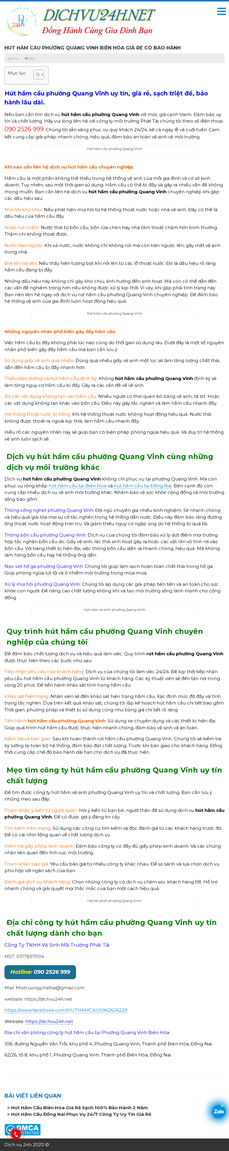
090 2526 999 (40, 972)
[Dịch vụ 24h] (80, 20)
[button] (35, 75)
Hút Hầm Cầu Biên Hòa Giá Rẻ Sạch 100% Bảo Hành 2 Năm (79, 1107)
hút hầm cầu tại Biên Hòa (77, 486)
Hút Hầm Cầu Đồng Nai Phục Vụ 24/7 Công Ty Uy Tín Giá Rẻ (81, 1114)
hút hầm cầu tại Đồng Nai (142, 486)
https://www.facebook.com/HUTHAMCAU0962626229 (65, 1010)
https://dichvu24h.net (49, 1021)
